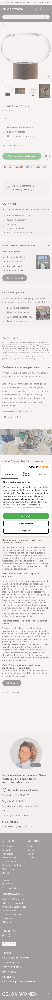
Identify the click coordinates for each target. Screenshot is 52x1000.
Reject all (26, 531)
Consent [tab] (9, 474)
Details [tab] (42, 474)
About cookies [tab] (26, 474)
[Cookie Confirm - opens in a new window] (38, 467)
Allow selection (26, 523)
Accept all (26, 516)
